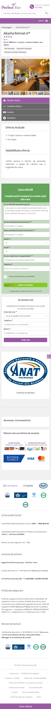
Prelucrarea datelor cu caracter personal (25, 683)
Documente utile (35, 687)
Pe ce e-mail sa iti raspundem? (18, 256)
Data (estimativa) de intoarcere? (19, 230)
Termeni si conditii (12, 678)
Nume (7, 329)
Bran (6, 39)
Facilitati (11, 118)
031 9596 (38, 7)
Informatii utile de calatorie (21, 697)
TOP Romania (9, 48)
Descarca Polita (23, 606)
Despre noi (14, 673)
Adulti (7, 239)
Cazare (10, 112)
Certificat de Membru (25, 393)
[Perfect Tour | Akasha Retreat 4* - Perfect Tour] (25, 5)
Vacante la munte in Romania (15, 52)
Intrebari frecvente (16, 687)
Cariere (15, 692)
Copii (7, 247)
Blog (39, 697)
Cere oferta (25, 706)
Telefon (8, 264)
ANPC (4, 534)
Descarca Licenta (39, 570)
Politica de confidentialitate (35, 678)
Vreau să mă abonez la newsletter (22, 276)
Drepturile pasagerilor (30, 673)
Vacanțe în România (24, 48)
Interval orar (10, 312)
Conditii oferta (14, 106)
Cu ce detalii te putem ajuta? (17, 204)
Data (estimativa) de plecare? (18, 222)
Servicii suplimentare (30, 692)
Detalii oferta (13, 100)
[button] (41, 21)
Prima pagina (6, 27)
